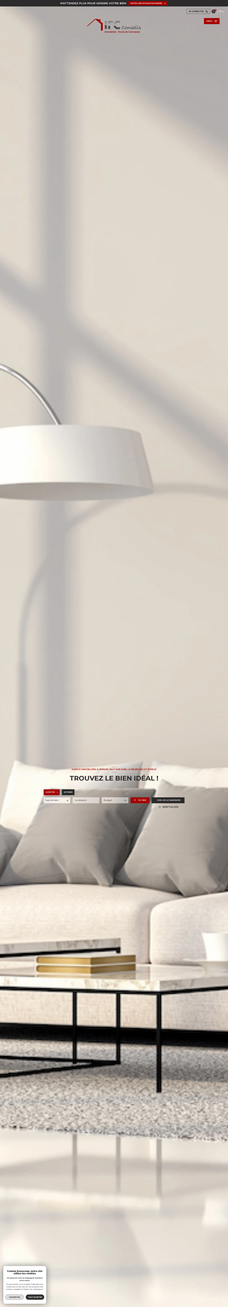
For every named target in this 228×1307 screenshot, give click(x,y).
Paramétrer (14, 1297)
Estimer (68, 792)
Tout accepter (35, 1297)
